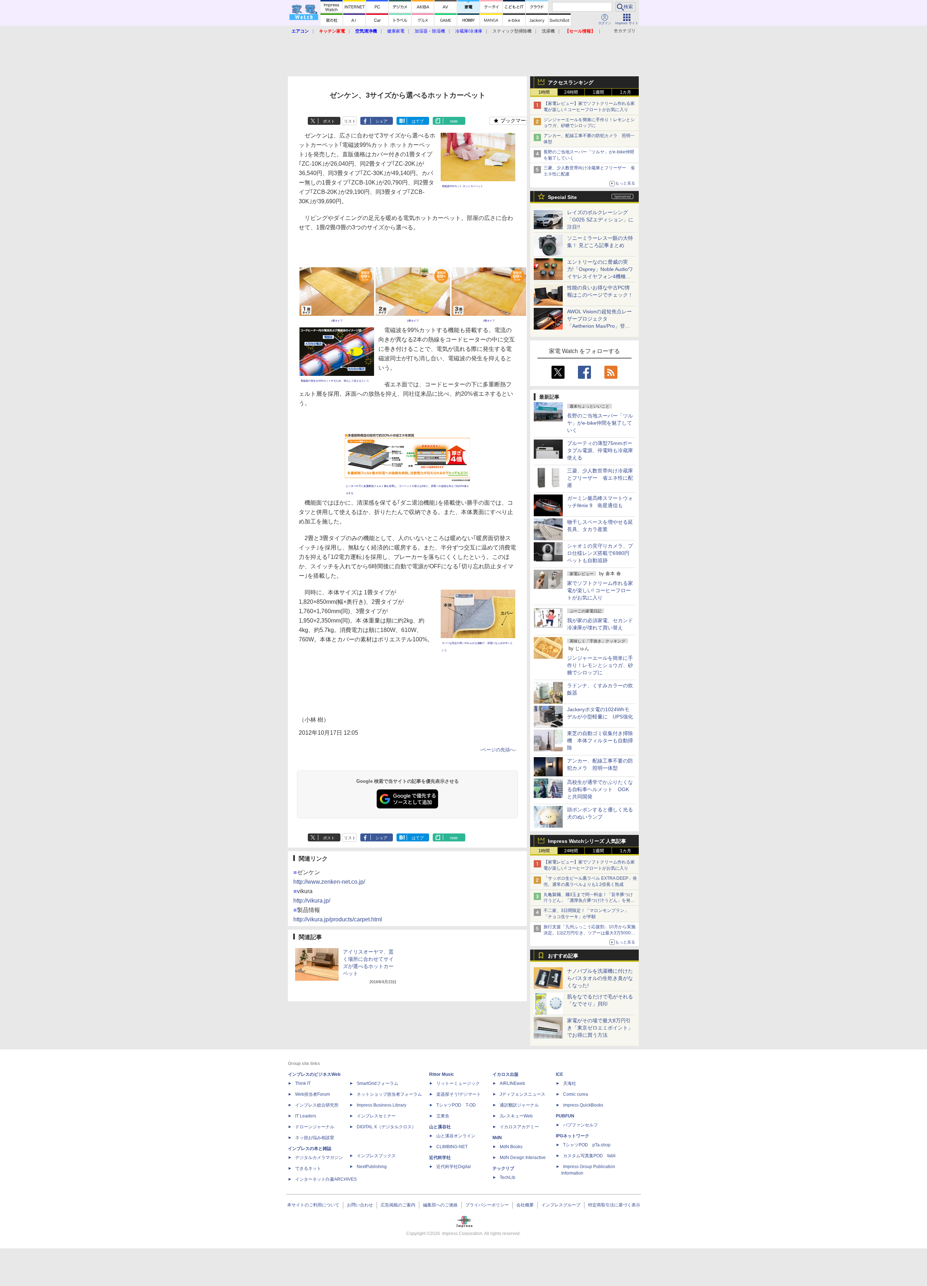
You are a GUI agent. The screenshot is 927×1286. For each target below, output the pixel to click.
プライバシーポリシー (487, 1205)
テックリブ (503, 1168)
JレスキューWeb (516, 1116)
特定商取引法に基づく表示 (614, 1205)
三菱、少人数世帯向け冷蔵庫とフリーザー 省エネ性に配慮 (600, 478)
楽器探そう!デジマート (458, 1094)
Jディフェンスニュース (522, 1094)
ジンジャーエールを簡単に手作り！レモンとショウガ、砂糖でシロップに (600, 665)
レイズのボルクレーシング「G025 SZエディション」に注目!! (600, 219)
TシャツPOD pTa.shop (587, 1144)
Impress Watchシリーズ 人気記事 (587, 841)
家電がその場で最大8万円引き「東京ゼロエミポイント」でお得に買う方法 (600, 1028)
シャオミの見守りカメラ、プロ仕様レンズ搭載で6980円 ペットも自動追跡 (600, 553)
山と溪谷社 (440, 1126)
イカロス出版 (505, 1074)
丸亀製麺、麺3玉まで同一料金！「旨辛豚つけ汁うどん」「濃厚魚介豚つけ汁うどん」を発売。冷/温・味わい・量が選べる (588, 900)
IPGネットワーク (572, 1135)
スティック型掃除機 (512, 31)
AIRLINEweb (512, 1083)
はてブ (418, 121)
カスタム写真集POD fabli (589, 1155)
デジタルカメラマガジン (319, 1157)
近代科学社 (440, 1157)
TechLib (507, 1177)
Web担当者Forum (312, 1094)
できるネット (308, 1168)
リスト (350, 121)
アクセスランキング (570, 82)
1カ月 (625, 92)
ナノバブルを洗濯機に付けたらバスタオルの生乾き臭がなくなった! (600, 978)
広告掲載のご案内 (398, 1205)
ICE (559, 1074)
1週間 (598, 92)
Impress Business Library (381, 1105)
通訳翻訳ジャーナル (519, 1105)
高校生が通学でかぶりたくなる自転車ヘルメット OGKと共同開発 (600, 789)
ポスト (329, 121)
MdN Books (511, 1146)
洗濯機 (548, 31)
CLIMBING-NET (451, 1146)
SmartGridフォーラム (377, 1083)
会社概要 (525, 1205)
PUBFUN (565, 1116)
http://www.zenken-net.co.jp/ (329, 882)
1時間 (544, 92)
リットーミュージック (458, 1083)
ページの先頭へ (498, 749)
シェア (381, 121)
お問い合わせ (360, 1205)
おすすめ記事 (563, 956)
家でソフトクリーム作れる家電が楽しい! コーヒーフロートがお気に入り (600, 590)
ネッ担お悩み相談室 (314, 1137)
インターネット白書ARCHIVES (326, 1179)
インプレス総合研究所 (317, 1105)
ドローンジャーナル (314, 1126)
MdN (497, 1137)
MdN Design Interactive (523, 1157)
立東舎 (442, 1116)
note (454, 121)
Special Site (562, 197)
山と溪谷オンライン (455, 1135)
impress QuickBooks (583, 1105)
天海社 (569, 1083)
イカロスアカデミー (519, 1126)
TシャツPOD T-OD (456, 1105)
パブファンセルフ (580, 1125)
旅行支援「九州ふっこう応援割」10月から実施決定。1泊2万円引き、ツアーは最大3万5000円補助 (590, 933)
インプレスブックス (376, 1155)
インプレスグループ (560, 1205)
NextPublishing (372, 1166)
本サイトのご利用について (313, 1205)
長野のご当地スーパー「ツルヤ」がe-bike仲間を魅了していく (600, 423)
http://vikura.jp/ (311, 900)
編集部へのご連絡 (440, 1205)
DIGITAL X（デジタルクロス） (386, 1126)
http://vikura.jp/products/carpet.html (337, 919)
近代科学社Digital (453, 1166)
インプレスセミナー (376, 1116)
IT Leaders (305, 1116)
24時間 (571, 92)
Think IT (303, 1083)
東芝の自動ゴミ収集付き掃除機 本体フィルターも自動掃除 (600, 740)
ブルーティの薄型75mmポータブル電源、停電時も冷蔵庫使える (600, 450)
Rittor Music (441, 1074)
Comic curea (575, 1094)
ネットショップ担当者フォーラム (389, 1094)
